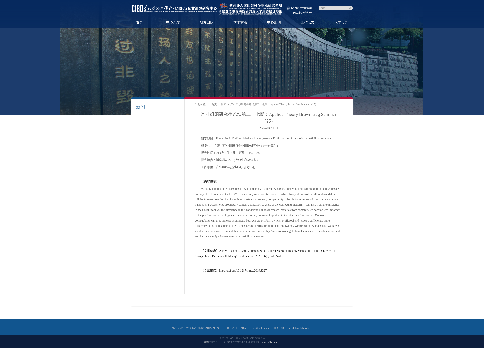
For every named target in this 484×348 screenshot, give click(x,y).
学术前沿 (240, 22)
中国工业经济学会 (301, 12)
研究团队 (206, 22)
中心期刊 (274, 22)
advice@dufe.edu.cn (271, 342)
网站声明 (212, 342)
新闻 (223, 104)
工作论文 (307, 22)
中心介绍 (173, 22)
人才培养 (341, 22)
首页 (139, 22)
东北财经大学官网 (301, 8)
